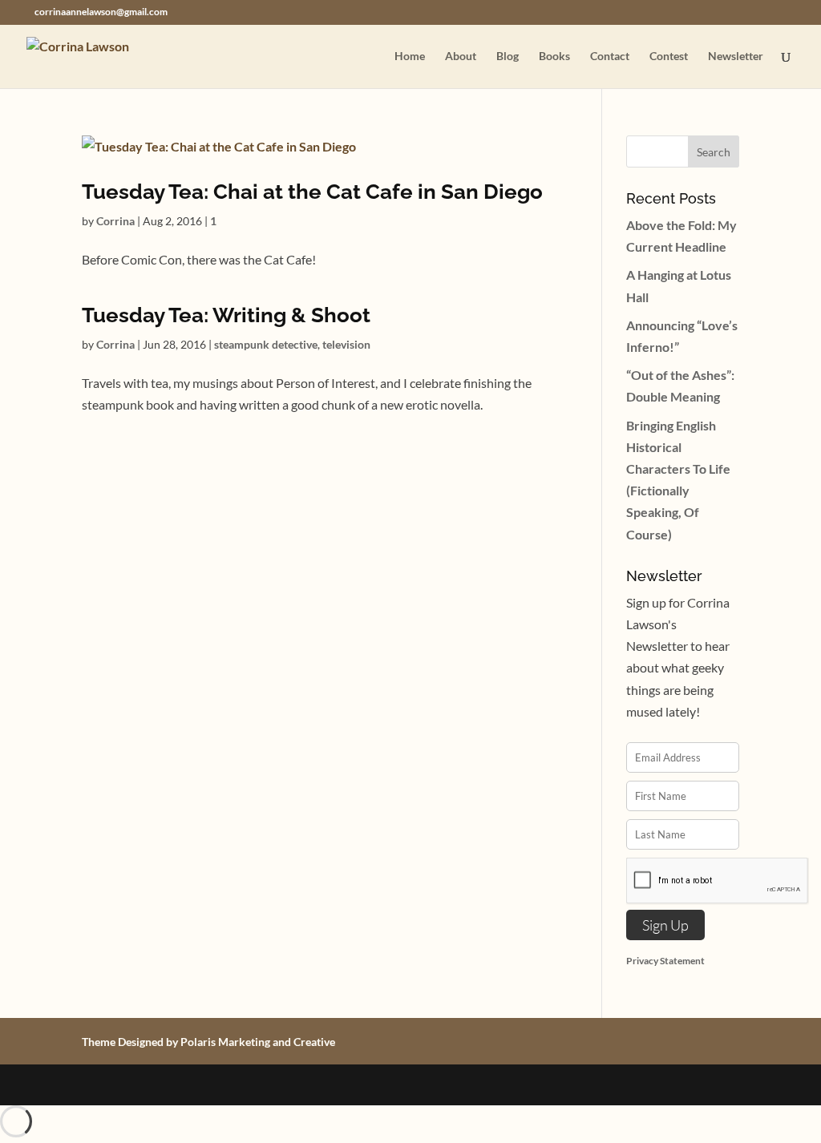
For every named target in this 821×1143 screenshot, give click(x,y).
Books (554, 56)
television (346, 344)
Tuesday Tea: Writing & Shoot (226, 315)
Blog (507, 56)
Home (409, 56)
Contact (609, 56)
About (460, 56)
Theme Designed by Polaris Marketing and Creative (208, 1041)
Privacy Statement (665, 961)
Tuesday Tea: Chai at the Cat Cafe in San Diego (312, 192)
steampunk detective (265, 344)
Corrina (115, 221)
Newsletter (735, 56)
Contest (668, 56)
